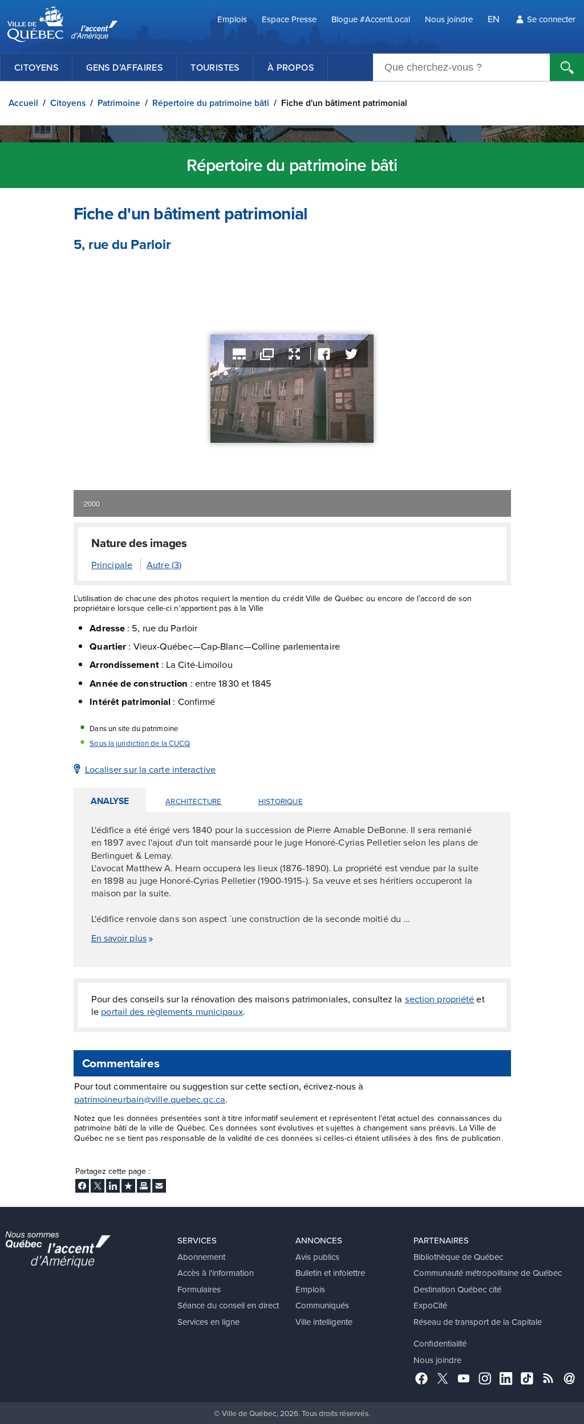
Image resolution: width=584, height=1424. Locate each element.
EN (494, 18)
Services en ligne (208, 1322)
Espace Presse (289, 19)
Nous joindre (449, 19)
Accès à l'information (215, 1273)
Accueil (23, 102)
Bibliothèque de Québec (458, 1257)
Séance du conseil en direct (228, 1305)
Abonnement (201, 1257)
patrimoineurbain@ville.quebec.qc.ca (150, 1098)
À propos (290, 67)
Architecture (193, 801)
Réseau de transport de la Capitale (477, 1322)
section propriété (439, 998)
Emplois (232, 19)
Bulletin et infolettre (330, 1273)
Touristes (215, 67)
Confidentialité (440, 1343)
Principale (111, 564)
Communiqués (322, 1305)
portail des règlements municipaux (171, 1011)
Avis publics (317, 1257)
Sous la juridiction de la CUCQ (140, 743)
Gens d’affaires (124, 67)
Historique (280, 801)
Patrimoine (119, 102)
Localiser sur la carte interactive (150, 769)
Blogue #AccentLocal (370, 19)
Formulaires (199, 1289)
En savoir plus (119, 938)
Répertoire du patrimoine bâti (210, 102)
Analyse (110, 800)
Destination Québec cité (457, 1289)
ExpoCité (430, 1305)
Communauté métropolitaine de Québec (487, 1273)
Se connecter (551, 19)
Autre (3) (164, 564)
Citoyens (36, 67)
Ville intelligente (323, 1322)
